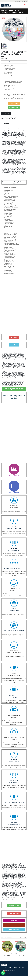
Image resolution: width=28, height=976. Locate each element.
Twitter (5, 118)
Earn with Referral (6, 970)
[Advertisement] (14, 289)
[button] (2, 5)
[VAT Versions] (14, 486)
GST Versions (14, 475)
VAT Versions (14, 493)
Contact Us (13, 970)
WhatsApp (15, 118)
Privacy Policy (10, 967)
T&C (3, 968)
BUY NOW (7, 113)
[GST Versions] (14, 469)
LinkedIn (7, 118)
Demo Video (8, 968)
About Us (4, 967)
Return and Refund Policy (19, 967)
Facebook (2, 118)
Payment (17, 968)
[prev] (24, 52)
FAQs (13, 968)
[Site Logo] (8, 5)
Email (12, 118)
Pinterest (10, 118)
